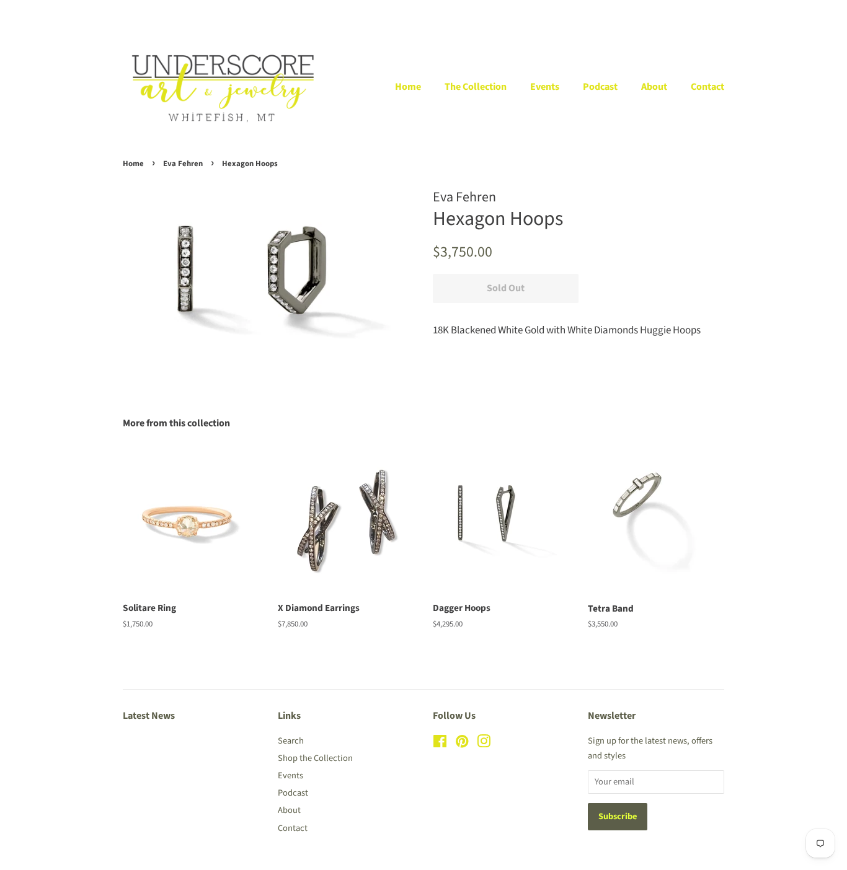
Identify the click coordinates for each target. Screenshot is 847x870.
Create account (646, 13)
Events (544, 87)
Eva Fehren (183, 163)
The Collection (476, 87)
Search (291, 740)
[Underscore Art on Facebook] (440, 743)
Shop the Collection (315, 758)
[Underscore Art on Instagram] (483, 743)
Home (408, 87)
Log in (586, 13)
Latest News (149, 716)
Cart (716, 13)
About (654, 87)
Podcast (600, 87)
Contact (707, 87)
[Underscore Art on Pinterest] (462, 743)
